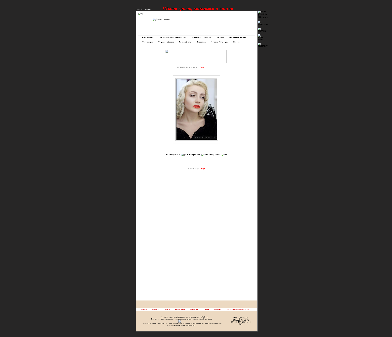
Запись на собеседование (237, 309)
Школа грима (147, 37)
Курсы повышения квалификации (173, 37)
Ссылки (206, 309)
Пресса (236, 42)
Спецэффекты (185, 42)
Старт (202, 169)
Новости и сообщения (201, 37)
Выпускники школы (237, 37)
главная (139, 9)
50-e (202, 67)
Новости (156, 309)
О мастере (219, 37)
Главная (144, 309)
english (148, 9)
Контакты (194, 309)
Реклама (217, 309)
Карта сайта (180, 309)
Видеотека (201, 42)
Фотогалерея (147, 42)
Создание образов (166, 42)
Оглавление (168, 67)
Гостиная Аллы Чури (219, 42)
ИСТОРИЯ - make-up (187, 67)
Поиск (167, 309)
